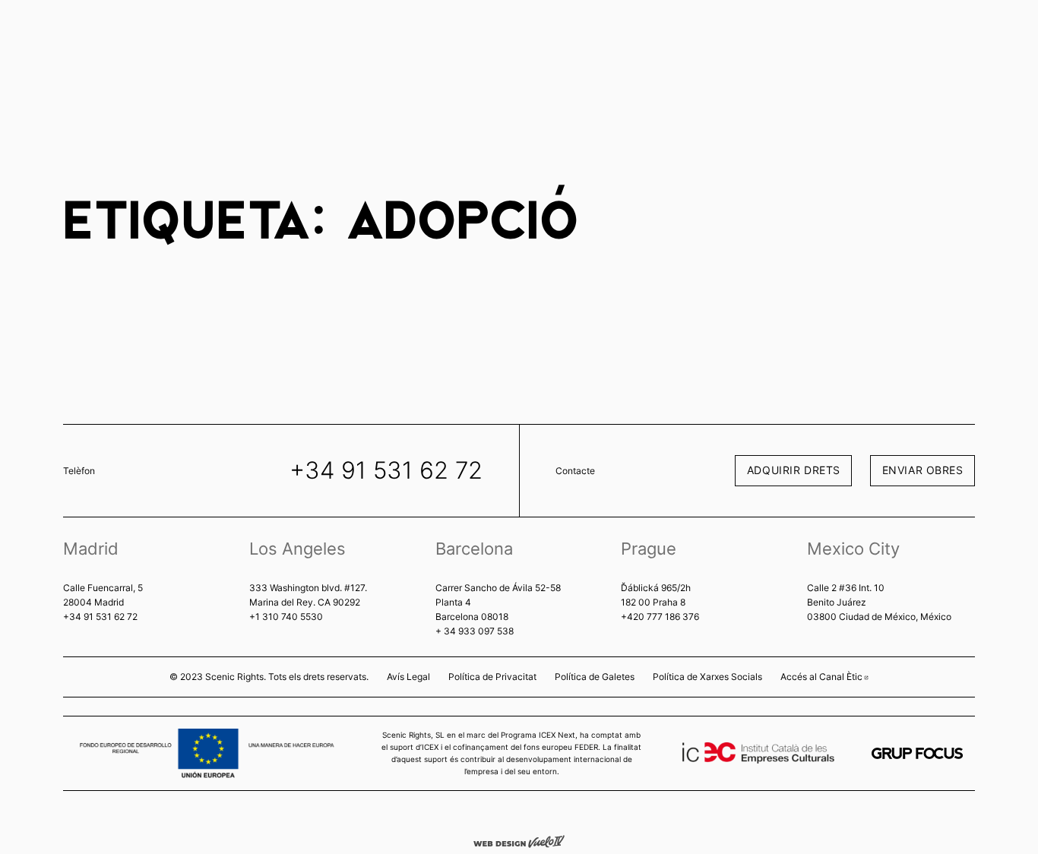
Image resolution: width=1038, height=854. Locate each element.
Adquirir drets (793, 469)
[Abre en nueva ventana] (917, 753)
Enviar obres (923, 469)
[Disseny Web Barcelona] (519, 840)
